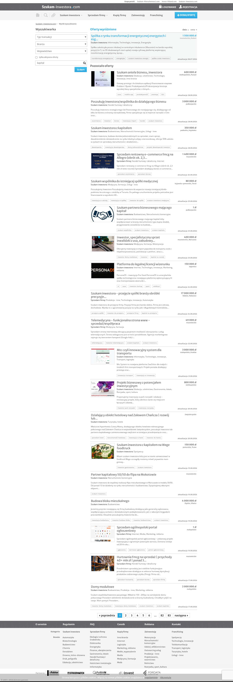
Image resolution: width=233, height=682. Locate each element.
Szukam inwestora (99, 42)
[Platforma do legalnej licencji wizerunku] (102, 270)
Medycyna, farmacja (117, 184)
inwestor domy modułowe (127, 257)
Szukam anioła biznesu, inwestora (139, 72)
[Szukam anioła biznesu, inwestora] (102, 78)
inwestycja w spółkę (118, 200)
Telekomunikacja (180, 644)
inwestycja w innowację (145, 375)
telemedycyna (97, 343)
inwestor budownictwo (142, 520)
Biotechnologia (70, 641)
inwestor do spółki (137, 200)
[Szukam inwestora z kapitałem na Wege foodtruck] (102, 451)
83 (169, 615)
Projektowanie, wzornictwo (151, 658)
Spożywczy (138, 451)
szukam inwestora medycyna (158, 200)
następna (181, 615)
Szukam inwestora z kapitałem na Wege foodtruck (143, 446)
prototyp (155, 94)
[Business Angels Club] (101, 673)
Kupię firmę (122, 632)
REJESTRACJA (189, 7)
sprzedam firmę (159, 579)
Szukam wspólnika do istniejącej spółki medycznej (124, 181)
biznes (116, 121)
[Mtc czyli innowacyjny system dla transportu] (102, 356)
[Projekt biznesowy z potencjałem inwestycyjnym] (102, 389)
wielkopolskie (184, 75)
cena (193, 29)
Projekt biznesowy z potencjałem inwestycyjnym (139, 384)
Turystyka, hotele (115, 421)
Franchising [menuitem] (156, 15)
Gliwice (193, 503)
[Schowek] (53, 15)
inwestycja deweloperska (114, 147)
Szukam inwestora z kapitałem (111, 128)
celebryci (156, 286)
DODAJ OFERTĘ (187, 15)
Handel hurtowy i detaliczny (120, 105)
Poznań (193, 75)
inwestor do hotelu (154, 437)
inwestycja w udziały (99, 200)
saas (119, 94)
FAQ (92, 624)
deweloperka (97, 147)
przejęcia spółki (98, 313)
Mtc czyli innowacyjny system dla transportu (139, 351)
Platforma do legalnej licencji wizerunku (143, 264)
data (184, 29)
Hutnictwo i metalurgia (100, 663)
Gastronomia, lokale (163, 389)
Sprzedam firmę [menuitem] (96, 15)
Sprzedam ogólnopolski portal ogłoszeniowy (137, 528)
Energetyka (146, 42)
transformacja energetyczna (102, 58)
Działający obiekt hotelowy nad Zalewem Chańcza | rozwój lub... (130, 416)
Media (142, 534)
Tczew (194, 447)
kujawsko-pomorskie (183, 184)
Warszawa (192, 240)
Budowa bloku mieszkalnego (110, 501)
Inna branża (131, 78)
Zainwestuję (150, 632)
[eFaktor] (53, 673)
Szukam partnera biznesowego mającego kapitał (144, 209)
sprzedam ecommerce (126, 174)
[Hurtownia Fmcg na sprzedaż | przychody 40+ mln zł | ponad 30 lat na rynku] (102, 563)
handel (142, 121)
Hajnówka (192, 130)
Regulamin (69, 624)
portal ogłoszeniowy (156, 550)
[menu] (111, 15)
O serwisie (41, 624)
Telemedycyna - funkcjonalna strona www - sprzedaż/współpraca (120, 321)
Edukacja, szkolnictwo (143, 75)
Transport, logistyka (125, 359)
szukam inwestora (155, 121)
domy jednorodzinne (135, 147)
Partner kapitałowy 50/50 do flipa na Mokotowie (123, 474)
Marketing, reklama (155, 534)
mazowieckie (185, 38)
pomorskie (187, 447)
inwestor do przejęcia (115, 313)
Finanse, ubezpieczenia (100, 650)
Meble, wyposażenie (126, 651)
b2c (163, 94)
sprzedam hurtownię (125, 579)
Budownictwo (114, 131)
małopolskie (185, 352)
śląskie (187, 503)
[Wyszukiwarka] (45, 15)
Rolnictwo (149, 663)
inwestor (107, 121)
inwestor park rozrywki (126, 408)
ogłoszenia (122, 550)
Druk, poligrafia (70, 659)
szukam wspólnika (124, 230)
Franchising (177, 632)
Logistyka (121, 644)
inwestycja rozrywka (146, 408)
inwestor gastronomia (126, 467)
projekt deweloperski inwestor (158, 147)
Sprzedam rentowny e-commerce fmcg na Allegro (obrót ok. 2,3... (145, 156)
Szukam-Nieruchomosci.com (148, 1)
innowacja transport (125, 375)
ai (118, 286)
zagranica (192, 267)
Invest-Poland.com (169, 1)
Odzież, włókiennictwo (154, 647)
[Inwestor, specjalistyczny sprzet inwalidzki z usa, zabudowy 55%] (102, 243)
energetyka (120, 58)
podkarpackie (191, 104)
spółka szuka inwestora (161, 58)
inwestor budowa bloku (121, 520)
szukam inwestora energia (138, 58)
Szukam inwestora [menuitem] (70, 15)
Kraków (193, 352)
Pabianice (192, 296)
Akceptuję (165, 677)
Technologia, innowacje (130, 42)
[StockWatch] (75, 673)
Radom (193, 38)
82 (162, 615)
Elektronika (95, 643)
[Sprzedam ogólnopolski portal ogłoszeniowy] (102, 533)
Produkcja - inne (113, 300)
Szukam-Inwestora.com (188, 1)
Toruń (194, 184)
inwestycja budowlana (100, 520)
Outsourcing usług (152, 650)
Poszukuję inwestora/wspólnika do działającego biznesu (128, 101)
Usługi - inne (151, 131)
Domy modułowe (102, 587)
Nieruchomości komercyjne (133, 131)
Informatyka (113, 42)
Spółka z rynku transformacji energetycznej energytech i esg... (128, 37)
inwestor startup (135, 286)
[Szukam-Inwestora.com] (119, 6)
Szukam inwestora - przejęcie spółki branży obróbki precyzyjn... (125, 295)
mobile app (129, 94)
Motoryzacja (158, 244)
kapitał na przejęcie (149, 313)
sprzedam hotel (98, 437)
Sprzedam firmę (124, 161)
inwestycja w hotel (136, 437)
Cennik (121, 624)
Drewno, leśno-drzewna (74, 655)
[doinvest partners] (126, 673)
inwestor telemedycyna (115, 343)
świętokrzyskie (190, 414)
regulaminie (151, 677)
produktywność (142, 94)
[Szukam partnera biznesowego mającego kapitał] (102, 214)
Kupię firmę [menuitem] (119, 15)
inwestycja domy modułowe (125, 606)
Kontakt (176, 624)
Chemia (66, 648)
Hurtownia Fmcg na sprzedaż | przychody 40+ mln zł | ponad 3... (144, 558)
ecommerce (96, 121)
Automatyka (148, 300)
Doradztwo (68, 651)
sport (148, 286)
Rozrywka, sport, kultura (127, 392)
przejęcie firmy (132, 313)
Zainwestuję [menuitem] (138, 15)
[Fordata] (152, 673)
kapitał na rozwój (157, 257)
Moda (119, 662)
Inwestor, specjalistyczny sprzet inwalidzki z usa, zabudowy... (138, 238)
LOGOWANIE (169, 7)
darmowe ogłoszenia (137, 550)
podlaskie (184, 130)
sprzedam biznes (144, 174)
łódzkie (185, 296)
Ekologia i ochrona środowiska (98, 638)
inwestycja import (129, 121)
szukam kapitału (158, 230)
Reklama (149, 624)
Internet (160, 161)
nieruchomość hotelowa (116, 437)
